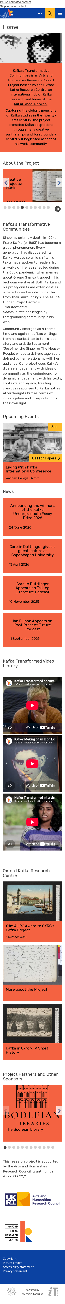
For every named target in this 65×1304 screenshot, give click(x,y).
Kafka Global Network (30, 104)
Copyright (9, 1259)
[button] (40, 13)
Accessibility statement (18, 1267)
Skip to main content (13, 6)
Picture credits (12, 1263)
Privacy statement (15, 1271)
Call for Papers (44, 458)
